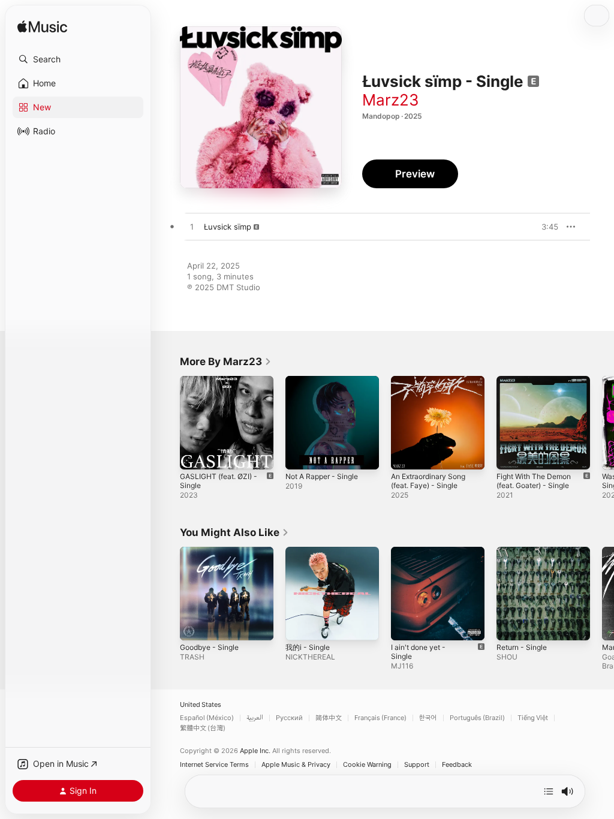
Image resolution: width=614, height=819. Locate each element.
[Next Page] (602, 422)
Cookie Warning (367, 764)
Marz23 (390, 100)
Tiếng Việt (532, 718)
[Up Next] (548, 791)
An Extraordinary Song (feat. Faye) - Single (428, 481)
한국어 (428, 718)
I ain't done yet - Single (418, 652)
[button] (78, 59)
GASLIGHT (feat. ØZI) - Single (218, 481)
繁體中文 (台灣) (202, 728)
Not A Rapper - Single (321, 476)
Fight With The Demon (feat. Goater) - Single (533, 481)
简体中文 (328, 718)
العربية (254, 718)
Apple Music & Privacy (295, 764)
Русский (289, 718)
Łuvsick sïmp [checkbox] (227, 226)
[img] (42, 27)
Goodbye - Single (209, 647)
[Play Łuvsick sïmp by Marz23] (192, 227)
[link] (226, 361)
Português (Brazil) (477, 718)
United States (200, 704)
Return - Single (521, 647)
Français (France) (380, 718)
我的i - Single (307, 647)
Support (416, 764)
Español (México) (207, 718)
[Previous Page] (167, 422)
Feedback (457, 764)
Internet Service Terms (214, 764)
